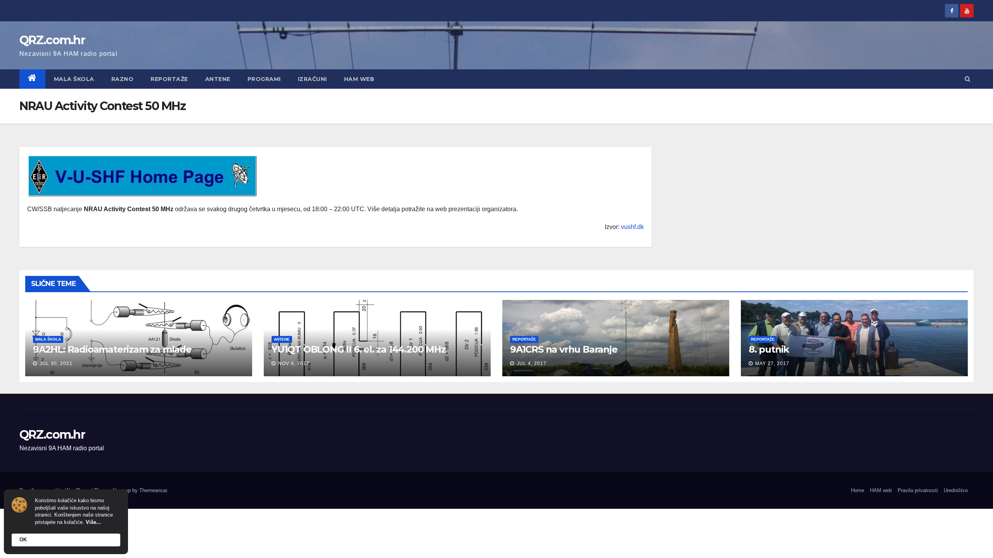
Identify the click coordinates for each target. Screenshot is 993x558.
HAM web (359, 79)
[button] (968, 79)
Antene (217, 79)
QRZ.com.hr (52, 40)
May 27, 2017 (772, 363)
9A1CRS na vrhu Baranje (564, 349)
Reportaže (169, 79)
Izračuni (312, 79)
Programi (264, 79)
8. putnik (769, 349)
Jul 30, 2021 (56, 363)
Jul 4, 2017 (532, 363)
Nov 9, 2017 (294, 363)
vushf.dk (632, 227)
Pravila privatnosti (918, 490)
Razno (122, 79)
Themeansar (153, 490)
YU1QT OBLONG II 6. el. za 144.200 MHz (359, 349)
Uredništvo (956, 490)
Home (857, 490)
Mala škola (74, 79)
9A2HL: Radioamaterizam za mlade (112, 349)
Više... (93, 522)
